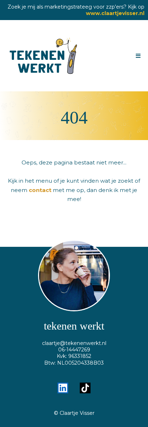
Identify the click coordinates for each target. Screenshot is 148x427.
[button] (137, 56)
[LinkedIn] (63, 388)
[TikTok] (85, 388)
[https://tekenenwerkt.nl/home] (43, 55)
